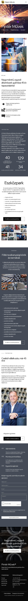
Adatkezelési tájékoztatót (9, 511)
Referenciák (4, 581)
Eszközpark (4, 579)
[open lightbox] (7, 228)
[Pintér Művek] (3, 2)
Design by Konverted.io (18, 593)
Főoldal (3, 578)
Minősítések (4, 583)
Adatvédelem (7, 593)
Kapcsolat (3, 585)
